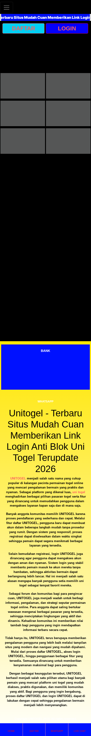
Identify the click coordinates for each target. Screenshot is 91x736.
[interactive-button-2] (68, 86)
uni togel (78, 492)
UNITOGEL (18, 478)
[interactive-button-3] (22, 113)
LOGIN (67, 28)
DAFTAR (23, 28)
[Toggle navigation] (6, 7)
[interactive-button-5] (22, 141)
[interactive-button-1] (22, 86)
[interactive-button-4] (68, 113)
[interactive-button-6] (68, 141)
